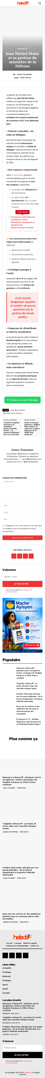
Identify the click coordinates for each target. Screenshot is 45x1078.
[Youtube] (25, 955)
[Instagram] (12, 955)
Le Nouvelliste (17, 175)
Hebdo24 (28, 1072)
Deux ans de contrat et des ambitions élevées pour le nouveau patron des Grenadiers (28, 710)
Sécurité (23, 49)
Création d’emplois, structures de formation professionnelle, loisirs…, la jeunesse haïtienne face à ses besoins (12, 428)
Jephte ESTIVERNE (10, 832)
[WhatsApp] (31, 556)
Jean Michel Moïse (17, 410)
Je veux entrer (21, 584)
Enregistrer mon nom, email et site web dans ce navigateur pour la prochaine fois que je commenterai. (22, 528)
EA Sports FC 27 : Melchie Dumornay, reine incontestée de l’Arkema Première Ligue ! (28, 721)
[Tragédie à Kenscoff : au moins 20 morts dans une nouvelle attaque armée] (8, 686)
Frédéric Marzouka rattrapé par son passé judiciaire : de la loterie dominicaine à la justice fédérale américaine (29, 697)
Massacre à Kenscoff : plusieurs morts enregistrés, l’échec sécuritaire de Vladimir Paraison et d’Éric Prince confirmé (29, 673)
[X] (23, 466)
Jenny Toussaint (24, 74)
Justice (5, 1034)
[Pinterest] (25, 556)
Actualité (6, 1023)
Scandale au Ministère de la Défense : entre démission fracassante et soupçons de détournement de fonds (23, 222)
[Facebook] (13, 556)
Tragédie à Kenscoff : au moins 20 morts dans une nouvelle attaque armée (27, 685)
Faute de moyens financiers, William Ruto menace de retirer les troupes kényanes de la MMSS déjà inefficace (32, 428)
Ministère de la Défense (12, 413)
